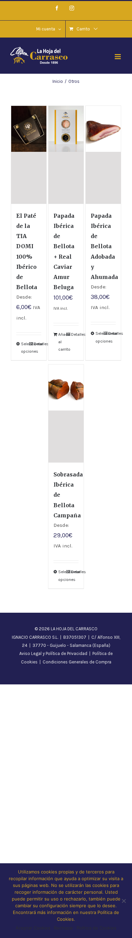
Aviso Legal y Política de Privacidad (53, 653)
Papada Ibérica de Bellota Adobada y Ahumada (104, 246)
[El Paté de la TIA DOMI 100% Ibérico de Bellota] (29, 155)
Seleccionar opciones (25, 348)
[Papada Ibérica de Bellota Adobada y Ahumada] (103, 155)
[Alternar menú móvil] (118, 56)
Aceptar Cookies (33, 928)
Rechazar (63, 928)
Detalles (38, 344)
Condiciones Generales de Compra (77, 661)
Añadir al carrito (62, 342)
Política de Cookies (96, 928)
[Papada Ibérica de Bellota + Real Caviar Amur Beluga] (66, 155)
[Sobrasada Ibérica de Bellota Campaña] (66, 414)
